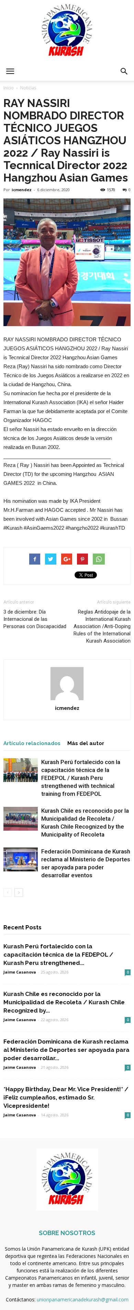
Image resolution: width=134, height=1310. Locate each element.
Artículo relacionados (31, 743)
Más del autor (85, 743)
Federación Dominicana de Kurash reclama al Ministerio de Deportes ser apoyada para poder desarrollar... (66, 1050)
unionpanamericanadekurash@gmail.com (83, 1299)
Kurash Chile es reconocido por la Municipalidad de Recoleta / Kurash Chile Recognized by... (64, 1002)
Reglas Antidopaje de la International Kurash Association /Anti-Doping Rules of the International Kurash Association (102, 626)
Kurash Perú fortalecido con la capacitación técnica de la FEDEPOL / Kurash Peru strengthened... (58, 954)
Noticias (28, 88)
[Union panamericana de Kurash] (67, 31)
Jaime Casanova (19, 972)
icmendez (22, 189)
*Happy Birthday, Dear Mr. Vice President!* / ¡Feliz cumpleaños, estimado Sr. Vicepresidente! (66, 1097)
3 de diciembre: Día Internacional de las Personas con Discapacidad (34, 619)
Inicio (8, 88)
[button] (124, 71)
